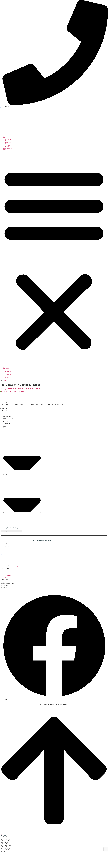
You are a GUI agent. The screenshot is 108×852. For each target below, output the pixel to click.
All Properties (5, 137)
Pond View (7, 145)
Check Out (5, 426)
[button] (54, 258)
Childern (5, 474)
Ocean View (8, 143)
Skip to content (3, 834)
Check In (5, 421)
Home (3, 136)
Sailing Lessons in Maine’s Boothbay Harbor (20, 388)
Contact (4, 149)
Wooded (7, 146)
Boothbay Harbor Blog (7, 148)
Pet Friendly (8, 140)
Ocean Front (8, 142)
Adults (4, 431)
